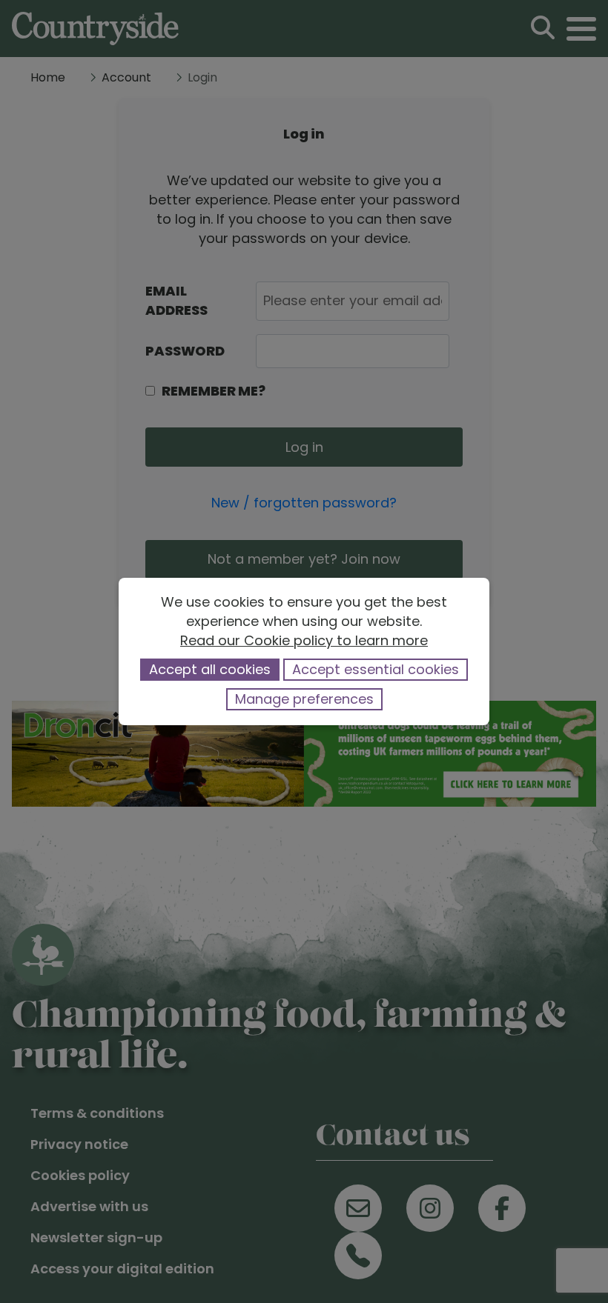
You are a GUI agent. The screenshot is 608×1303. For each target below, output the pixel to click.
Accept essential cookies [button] (375, 669)
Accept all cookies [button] (210, 669)
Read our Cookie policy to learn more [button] (304, 640)
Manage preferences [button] (304, 699)
